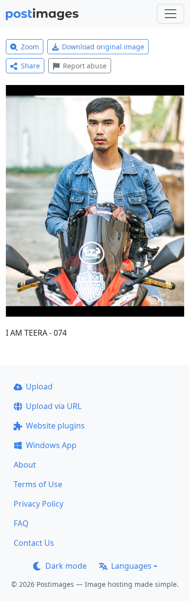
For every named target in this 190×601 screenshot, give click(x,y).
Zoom (30, 46)
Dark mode (66, 565)
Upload (39, 386)
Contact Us (34, 542)
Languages (131, 565)
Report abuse (85, 65)
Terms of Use (38, 484)
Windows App (51, 445)
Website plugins (55, 425)
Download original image (103, 46)
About (25, 464)
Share (30, 65)
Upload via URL (53, 406)
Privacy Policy (38, 503)
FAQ (21, 523)
